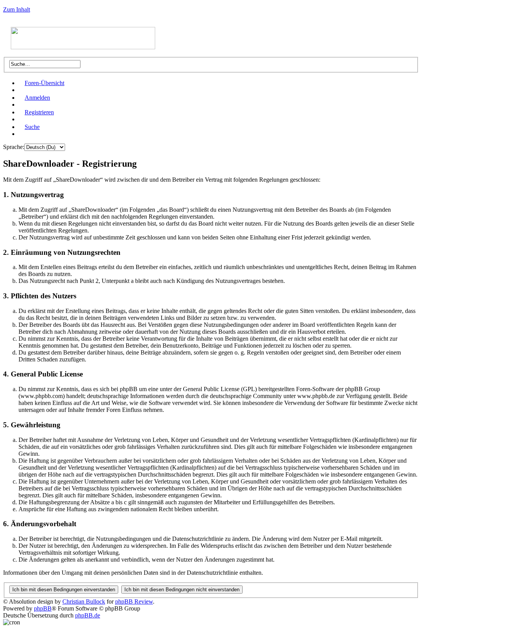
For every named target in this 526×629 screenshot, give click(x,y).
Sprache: (13, 147)
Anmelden (37, 97)
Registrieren (39, 112)
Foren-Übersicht (44, 83)
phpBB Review (134, 601)
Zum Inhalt (16, 9)
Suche (32, 127)
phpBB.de (87, 615)
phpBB (43, 608)
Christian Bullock (83, 601)
